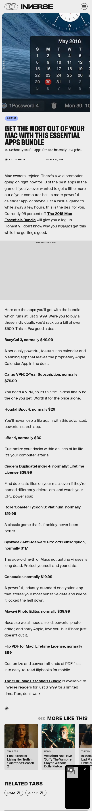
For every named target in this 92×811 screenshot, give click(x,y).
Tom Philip (18, 159)
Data (11, 793)
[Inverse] (37, 6)
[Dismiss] (84, 769)
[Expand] (70, 769)
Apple (33, 793)
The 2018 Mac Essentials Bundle (32, 681)
